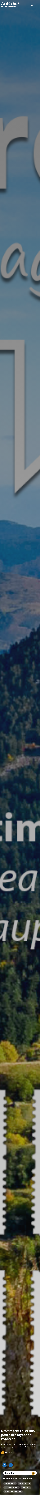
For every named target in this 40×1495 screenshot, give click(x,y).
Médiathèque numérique (13, 1491)
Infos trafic (26, 1487)
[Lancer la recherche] (33, 1473)
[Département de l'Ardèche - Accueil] (10, 5)
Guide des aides (24, 1483)
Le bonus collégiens (11, 1487)
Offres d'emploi (10, 1483)
